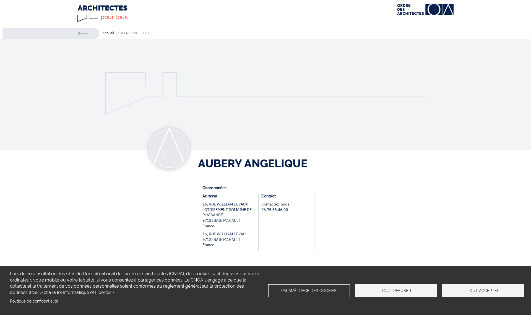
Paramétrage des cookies (309, 290)
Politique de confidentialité (34, 301)
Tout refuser (396, 290)
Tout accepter (483, 290)
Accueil (108, 33)
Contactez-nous (275, 204)
